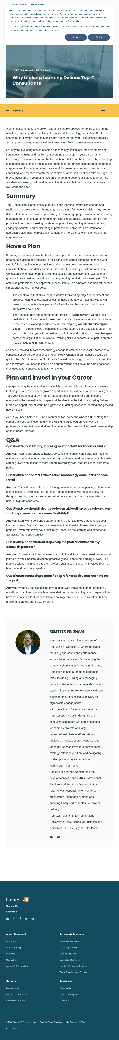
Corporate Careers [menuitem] (15, 1000)
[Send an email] (52, 836)
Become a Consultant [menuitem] (16, 994)
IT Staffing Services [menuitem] (69, 947)
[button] (111, 1032)
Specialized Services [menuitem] (70, 960)
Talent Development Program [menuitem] (74, 972)
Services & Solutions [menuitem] (72, 934)
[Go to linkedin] (57, 836)
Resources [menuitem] (66, 981)
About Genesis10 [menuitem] (16, 934)
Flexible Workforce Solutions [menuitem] (73, 966)
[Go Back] (59, 111)
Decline (99, 37)
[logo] (17, 899)
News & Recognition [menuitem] (69, 994)
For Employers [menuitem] (37, 5)
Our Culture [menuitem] (12, 960)
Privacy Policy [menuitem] (12, 1028)
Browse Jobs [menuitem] (12, 988)
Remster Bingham (22, 70)
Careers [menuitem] (11, 981)
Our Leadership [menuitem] (14, 947)
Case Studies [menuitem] (66, 988)
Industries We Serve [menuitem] (69, 941)
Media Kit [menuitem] (64, 1000)
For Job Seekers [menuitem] (19, 5)
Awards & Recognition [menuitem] (17, 966)
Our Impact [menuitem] (11, 953)
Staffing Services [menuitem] (68, 953)
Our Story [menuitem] (11, 941)
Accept (76, 37)
